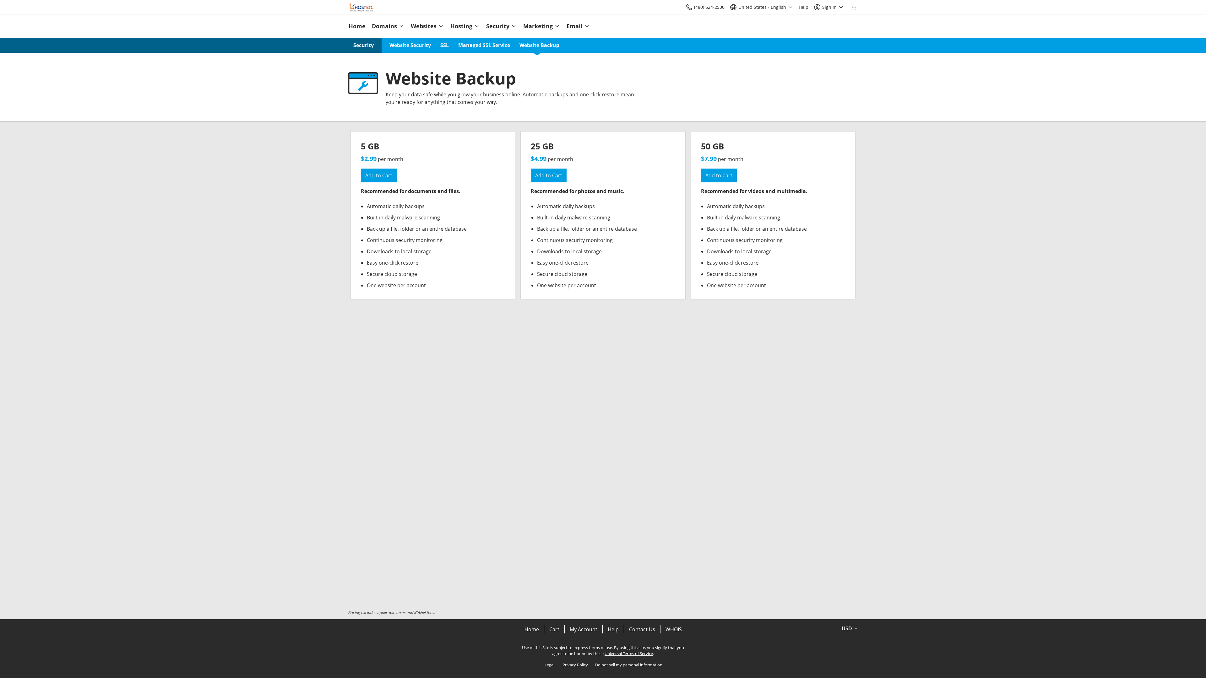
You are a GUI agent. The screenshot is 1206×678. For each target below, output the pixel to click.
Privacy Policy (575, 665)
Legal (549, 665)
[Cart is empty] (854, 7)
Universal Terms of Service (629, 653)
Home (531, 629)
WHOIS (673, 629)
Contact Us (642, 629)
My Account (583, 629)
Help (613, 629)
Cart (554, 629)
